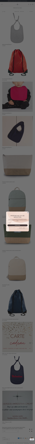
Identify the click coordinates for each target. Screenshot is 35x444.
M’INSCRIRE (17, 225)
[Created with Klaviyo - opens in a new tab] (17, 231)
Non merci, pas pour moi (11, 227)
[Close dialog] (27, 212)
